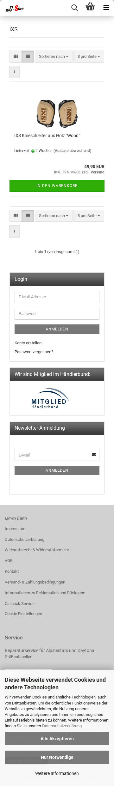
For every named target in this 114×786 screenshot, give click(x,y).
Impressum (15, 528)
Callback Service (20, 603)
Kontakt (12, 571)
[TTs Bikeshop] (12, 8)
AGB (9, 560)
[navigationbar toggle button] (106, 8)
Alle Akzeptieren (57, 738)
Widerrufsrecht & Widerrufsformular (37, 549)
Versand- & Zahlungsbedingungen (35, 582)
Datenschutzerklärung (62, 725)
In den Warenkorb (57, 186)
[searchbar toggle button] (74, 8)
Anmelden (57, 329)
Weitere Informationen (57, 773)
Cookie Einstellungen (23, 613)
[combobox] (54, 57)
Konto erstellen (28, 343)
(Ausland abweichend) (72, 150)
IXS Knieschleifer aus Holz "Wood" (47, 135)
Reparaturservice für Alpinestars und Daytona (49, 650)
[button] (16, 57)
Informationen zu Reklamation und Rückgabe (45, 592)
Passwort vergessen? (34, 351)
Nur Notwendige (57, 757)
